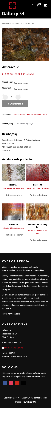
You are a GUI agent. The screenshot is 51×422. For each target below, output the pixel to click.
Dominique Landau (15, 23)
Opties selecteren (14, 195)
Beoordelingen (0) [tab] (25, 124)
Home (4, 23)
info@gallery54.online (13, 348)
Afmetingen (7, 82)
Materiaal (6, 88)
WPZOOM (31, 402)
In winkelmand (15, 103)
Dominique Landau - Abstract (22, 114)
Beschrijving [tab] (7, 124)
